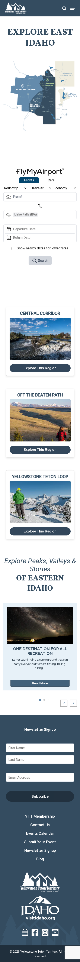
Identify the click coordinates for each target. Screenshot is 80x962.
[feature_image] (40, 625)
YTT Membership (40, 816)
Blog (40, 859)
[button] (72, 8)
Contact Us (40, 825)
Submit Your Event (40, 842)
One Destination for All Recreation (40, 651)
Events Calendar (40, 833)
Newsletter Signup (40, 850)
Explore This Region (40, 368)
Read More (40, 683)
